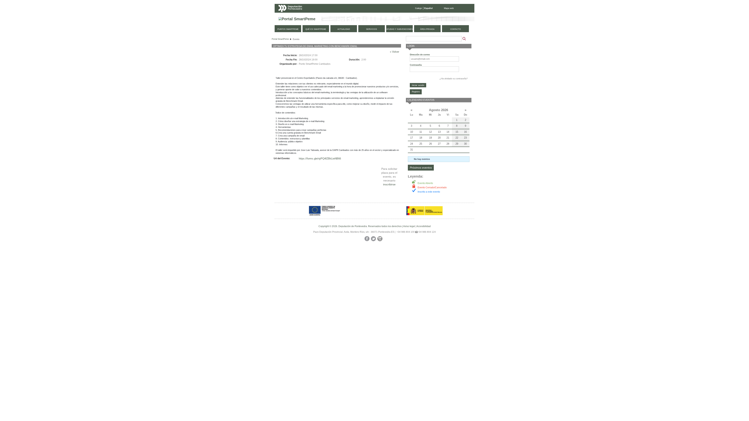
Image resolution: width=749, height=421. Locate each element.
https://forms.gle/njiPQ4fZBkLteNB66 (320, 158)
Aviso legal (409, 226)
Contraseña (416, 65)
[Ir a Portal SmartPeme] (297, 19)
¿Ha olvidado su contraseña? (454, 78)
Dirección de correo (420, 54)
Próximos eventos (421, 167)
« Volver (394, 51)
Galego (418, 8)
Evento (296, 39)
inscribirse (389, 184)
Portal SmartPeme (280, 39)
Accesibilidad (423, 226)
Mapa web (449, 8)
